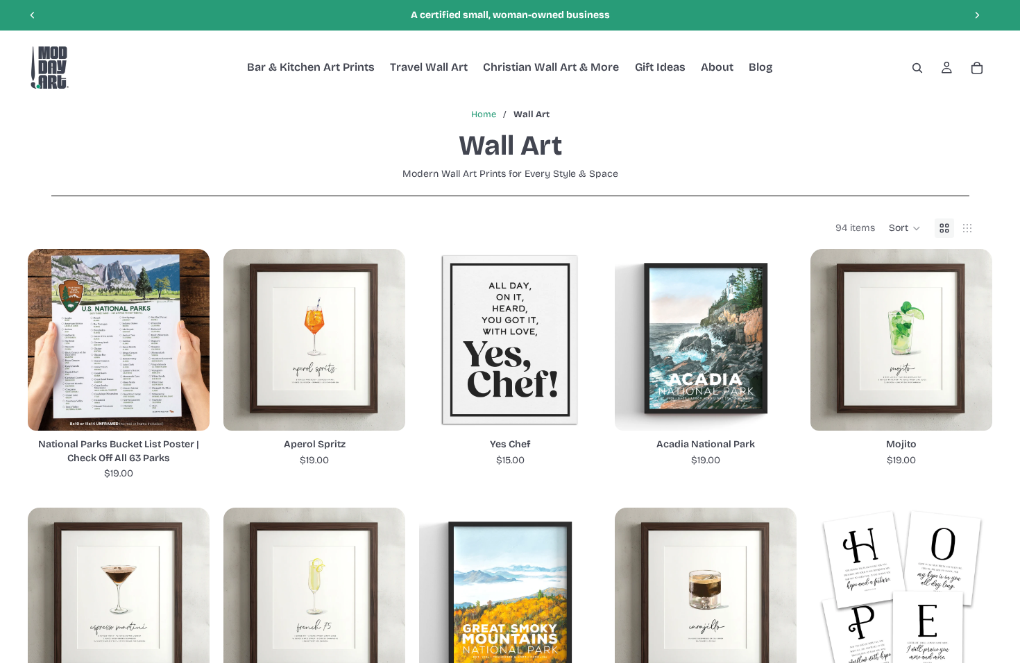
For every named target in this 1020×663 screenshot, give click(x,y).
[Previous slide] (32, 15)
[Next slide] (977, 15)
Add (395, 409)
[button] (905, 228)
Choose (200, 409)
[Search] (917, 68)
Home (483, 114)
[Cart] (977, 68)
